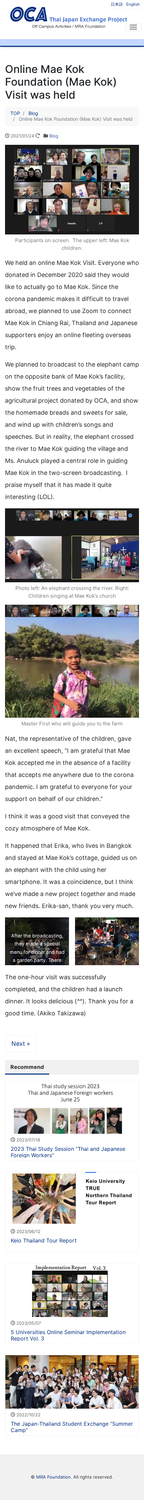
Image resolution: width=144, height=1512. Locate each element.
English (133, 4)
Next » (20, 1043)
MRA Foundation (53, 1477)
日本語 (117, 4)
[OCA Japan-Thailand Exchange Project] (68, 16)
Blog (53, 135)
